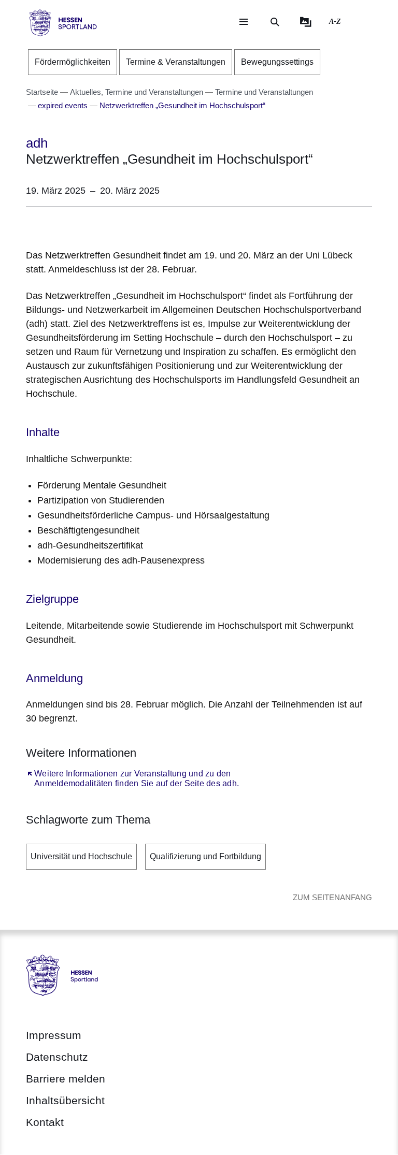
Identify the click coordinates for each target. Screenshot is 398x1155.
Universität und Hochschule (81, 856)
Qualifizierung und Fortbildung (205, 856)
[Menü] (243, 21)
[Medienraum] (305, 21)
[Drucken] (114, 225)
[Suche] (274, 21)
